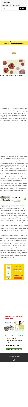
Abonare (22, 8)
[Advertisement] (14, 26)
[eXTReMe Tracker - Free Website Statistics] (14, 359)
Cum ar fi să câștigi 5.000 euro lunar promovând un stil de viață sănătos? (14, 42)
